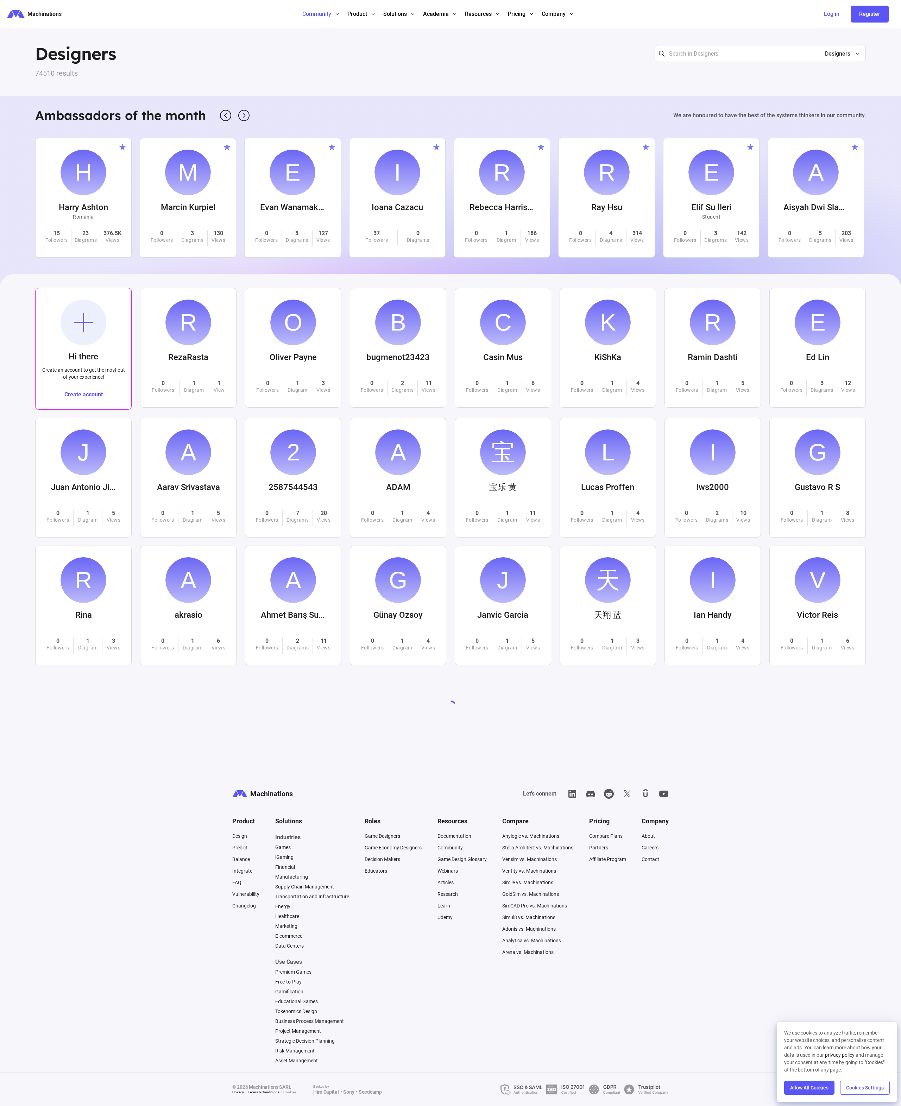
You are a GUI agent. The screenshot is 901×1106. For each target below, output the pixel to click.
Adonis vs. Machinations (529, 929)
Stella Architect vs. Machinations (537, 847)
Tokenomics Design (296, 1011)
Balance (241, 859)
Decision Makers (382, 859)
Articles (445, 882)
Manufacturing (291, 877)
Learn (443, 906)
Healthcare (287, 916)
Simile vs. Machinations (527, 882)
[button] (839, 54)
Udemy (445, 917)
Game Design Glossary (462, 859)
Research (447, 894)
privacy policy (840, 1055)
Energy (282, 906)
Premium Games (293, 972)
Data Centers (289, 946)
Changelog (244, 906)
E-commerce (288, 936)
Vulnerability (245, 894)
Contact (650, 859)
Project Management (298, 1031)
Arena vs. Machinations (528, 952)
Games (283, 847)
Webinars (447, 871)
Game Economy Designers (393, 847)
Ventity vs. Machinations (529, 871)
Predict (240, 847)
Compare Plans (606, 836)
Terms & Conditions (263, 1092)
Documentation (454, 836)
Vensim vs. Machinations (529, 859)
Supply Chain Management (304, 887)
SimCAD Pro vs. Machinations (534, 906)
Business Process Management (309, 1021)
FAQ (236, 882)
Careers (650, 847)
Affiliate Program (607, 859)
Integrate (242, 871)
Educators (376, 871)
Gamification (289, 991)
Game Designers (382, 836)
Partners (598, 847)
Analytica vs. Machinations (531, 940)
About (648, 836)
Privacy (238, 1092)
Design (239, 836)
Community (450, 847)
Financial (285, 867)
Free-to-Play (288, 982)
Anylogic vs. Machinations (530, 836)
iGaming (284, 857)
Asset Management (296, 1060)
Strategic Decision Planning (305, 1041)
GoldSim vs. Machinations (530, 894)
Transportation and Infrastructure (312, 896)
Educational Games (296, 1001)
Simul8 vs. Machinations (528, 917)
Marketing (286, 926)
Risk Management (295, 1051)
